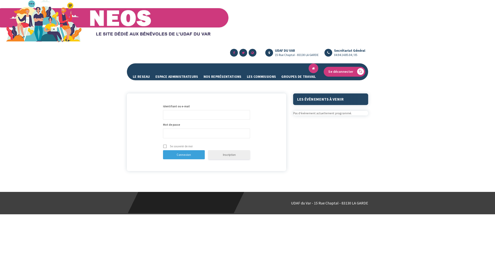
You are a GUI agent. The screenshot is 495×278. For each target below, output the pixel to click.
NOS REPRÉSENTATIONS (223, 76)
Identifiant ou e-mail (176, 106)
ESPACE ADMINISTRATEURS (176, 76)
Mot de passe (171, 124)
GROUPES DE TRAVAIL (298, 76)
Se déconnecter (340, 71)
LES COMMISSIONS (261, 76)
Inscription (229, 155)
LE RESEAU (141, 76)
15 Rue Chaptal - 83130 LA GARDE (297, 55)
